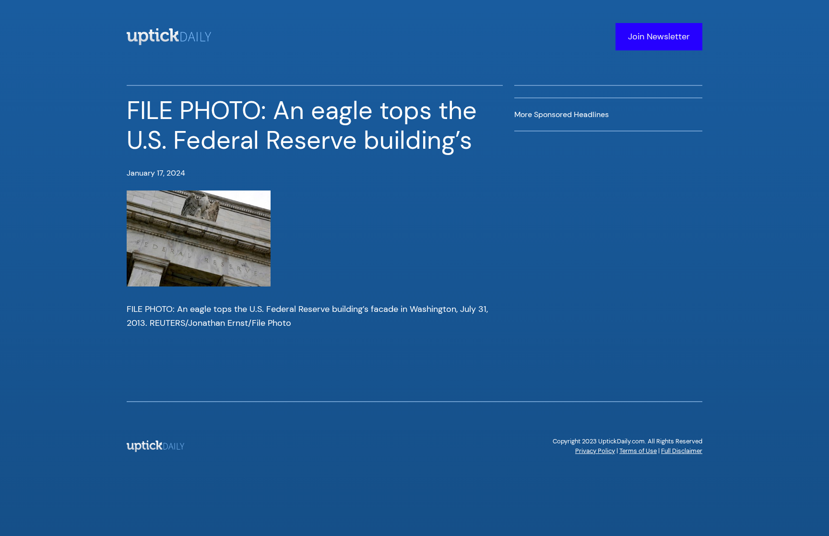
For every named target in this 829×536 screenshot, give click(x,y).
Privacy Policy (595, 451)
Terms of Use (638, 451)
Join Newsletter (659, 36)
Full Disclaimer (681, 451)
